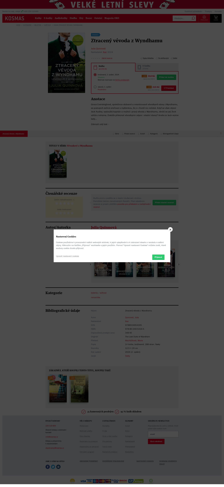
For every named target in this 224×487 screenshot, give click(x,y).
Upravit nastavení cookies (67, 256)
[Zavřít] (170, 229)
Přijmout (158, 257)
